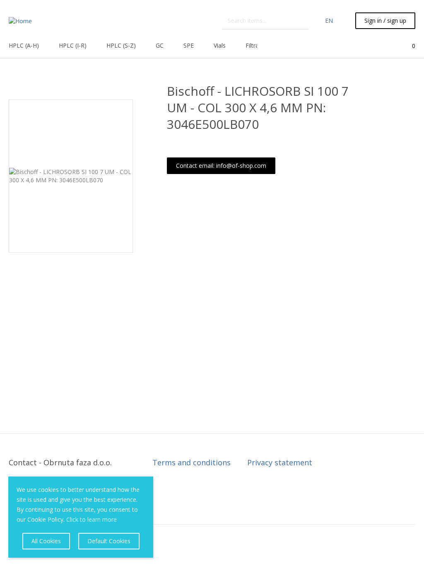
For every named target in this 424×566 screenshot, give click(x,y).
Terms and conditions (191, 462)
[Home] (20, 20)
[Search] (303, 20)
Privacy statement (279, 462)
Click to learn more (91, 519)
